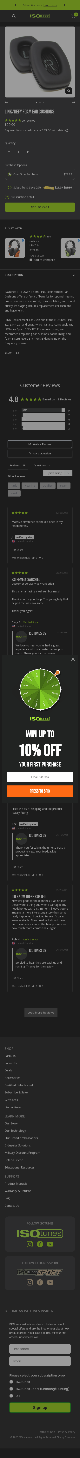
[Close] (73, 659)
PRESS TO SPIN (40, 791)
